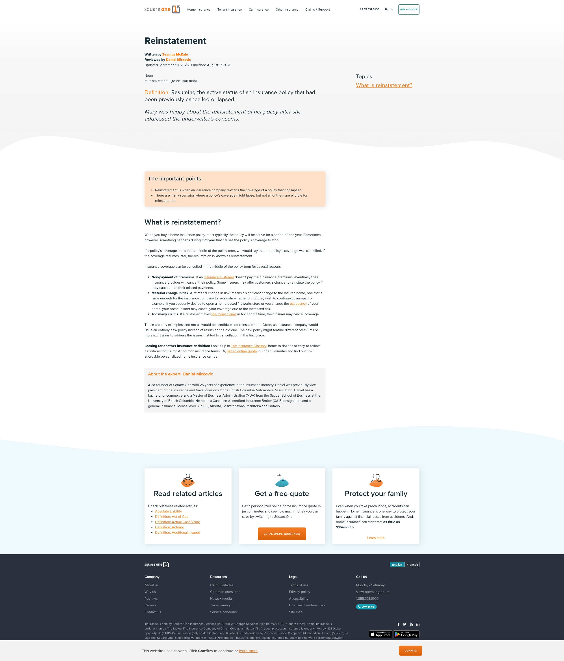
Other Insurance (287, 9)
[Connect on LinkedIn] (417, 624)
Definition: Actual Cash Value (177, 522)
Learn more (376, 538)
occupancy (298, 303)
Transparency (220, 605)
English (397, 564)
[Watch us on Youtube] (411, 624)
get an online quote (242, 351)
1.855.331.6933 (369, 9)
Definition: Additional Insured (177, 532)
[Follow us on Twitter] (404, 624)
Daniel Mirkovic (178, 59)
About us (151, 585)
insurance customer (219, 277)
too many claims (224, 314)
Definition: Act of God (171, 516)
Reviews (151, 598)
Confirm (411, 650)
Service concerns (223, 612)
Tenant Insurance (229, 9)
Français (413, 564)
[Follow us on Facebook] (398, 624)
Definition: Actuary (169, 527)
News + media (221, 598)
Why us (150, 592)
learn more (248, 650)
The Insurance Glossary (248, 346)
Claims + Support (317, 9)
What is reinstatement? (384, 85)
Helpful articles (221, 585)
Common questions (225, 592)
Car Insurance (259, 9)
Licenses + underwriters (307, 605)
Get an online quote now (282, 533)
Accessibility (298, 598)
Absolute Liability (168, 511)
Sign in (388, 9)
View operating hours (372, 592)
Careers (150, 605)
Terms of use (298, 585)
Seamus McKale (175, 54)
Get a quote (408, 9)
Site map (295, 612)
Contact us (153, 612)
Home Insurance (198, 9)
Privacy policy (299, 592)
